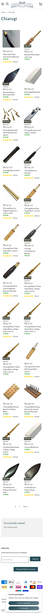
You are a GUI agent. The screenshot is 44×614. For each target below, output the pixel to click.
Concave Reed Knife (31, 447)
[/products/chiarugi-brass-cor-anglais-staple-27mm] (11, 192)
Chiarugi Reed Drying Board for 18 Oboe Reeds (10, 409)
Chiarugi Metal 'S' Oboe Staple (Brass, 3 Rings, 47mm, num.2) (11, 369)
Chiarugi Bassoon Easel (11, 170)
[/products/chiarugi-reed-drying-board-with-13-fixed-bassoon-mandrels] (32, 391)
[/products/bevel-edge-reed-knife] (32, 76)
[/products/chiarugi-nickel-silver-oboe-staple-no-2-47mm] (32, 351)
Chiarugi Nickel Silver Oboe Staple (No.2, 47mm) (32, 369)
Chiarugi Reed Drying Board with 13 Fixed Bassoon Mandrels (32, 409)
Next (25, 506)
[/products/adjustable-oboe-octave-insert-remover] (11, 39)
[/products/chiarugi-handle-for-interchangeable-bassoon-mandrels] (11, 270)
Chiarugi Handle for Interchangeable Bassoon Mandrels (10, 288)
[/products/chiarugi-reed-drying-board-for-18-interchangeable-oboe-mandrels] (11, 391)
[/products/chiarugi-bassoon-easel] (11, 154)
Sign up (35, 559)
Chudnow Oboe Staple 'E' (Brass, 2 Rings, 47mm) (11, 449)
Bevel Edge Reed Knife (32, 92)
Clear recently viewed (10, 527)
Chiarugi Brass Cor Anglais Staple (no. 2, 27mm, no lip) (10, 210)
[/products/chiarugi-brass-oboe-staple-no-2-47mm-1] (11, 232)
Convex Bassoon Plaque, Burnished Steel (9, 490)
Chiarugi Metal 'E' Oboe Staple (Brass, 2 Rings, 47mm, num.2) (11, 329)
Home (3, 12)
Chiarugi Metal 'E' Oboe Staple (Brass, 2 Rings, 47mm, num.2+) (32, 329)
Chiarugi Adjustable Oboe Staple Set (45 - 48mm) (10, 132)
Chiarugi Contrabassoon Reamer (29, 251)
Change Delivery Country (25, 569)
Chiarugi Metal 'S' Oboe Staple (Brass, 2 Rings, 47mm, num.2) (32, 288)
